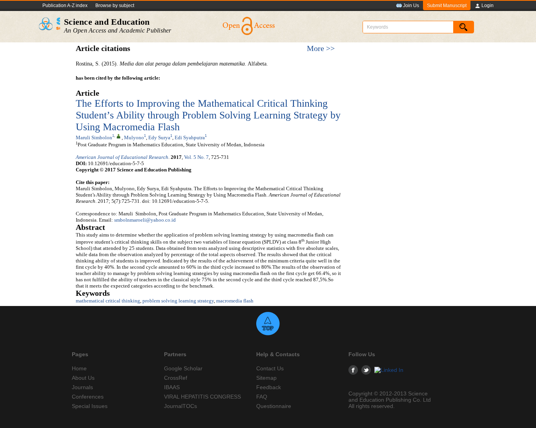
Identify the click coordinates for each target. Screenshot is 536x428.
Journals (82, 387)
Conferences (88, 396)
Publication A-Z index (65, 5)
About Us (83, 378)
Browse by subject (114, 5)
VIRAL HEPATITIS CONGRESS (202, 396)
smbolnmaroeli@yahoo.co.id (145, 220)
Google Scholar (183, 368)
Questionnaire (273, 406)
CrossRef (175, 378)
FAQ (261, 396)
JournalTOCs (180, 406)
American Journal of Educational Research (122, 157)
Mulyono (134, 137)
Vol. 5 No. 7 (196, 157)
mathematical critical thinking (108, 301)
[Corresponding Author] (118, 136)
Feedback (268, 387)
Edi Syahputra (190, 137)
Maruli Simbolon (94, 137)
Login (487, 5)
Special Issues (90, 406)
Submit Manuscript (447, 5)
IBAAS (172, 387)
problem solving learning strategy (178, 301)
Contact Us (270, 368)
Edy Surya (159, 137)
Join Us (411, 5)
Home (79, 368)
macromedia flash (234, 301)
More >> (321, 48)
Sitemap (266, 378)
